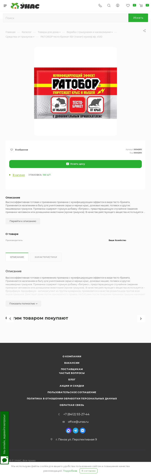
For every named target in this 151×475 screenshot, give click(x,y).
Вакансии (72, 363)
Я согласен (88, 470)
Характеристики (46, 257)
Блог (72, 379)
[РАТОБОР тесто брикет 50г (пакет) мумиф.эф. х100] (75, 93)
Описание (17, 257)
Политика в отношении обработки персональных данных (72, 398)
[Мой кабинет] (117, 6)
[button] (10, 318)
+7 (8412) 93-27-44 (76, 414)
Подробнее (70, 470)
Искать (138, 17)
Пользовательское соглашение (72, 392)
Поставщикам (72, 369)
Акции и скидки (72, 385)
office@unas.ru (78, 421)
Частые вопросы (72, 373)
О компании (72, 356)
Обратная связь (72, 405)
